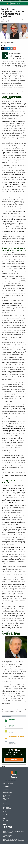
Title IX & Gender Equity (7, 835)
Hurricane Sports (6, 798)
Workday (5, 814)
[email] (11, 48)
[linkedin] (8, 48)
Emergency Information (7, 832)
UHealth (5, 796)
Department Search (7, 808)
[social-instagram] (11, 827)
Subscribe (14, 759)
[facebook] (5, 48)
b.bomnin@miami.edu (6, 43)
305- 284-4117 (6, 786)
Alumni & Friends (6, 795)
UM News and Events (7, 792)
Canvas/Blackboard (7, 813)
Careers (5, 815)
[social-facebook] (4, 827)
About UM (5, 791)
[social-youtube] (9, 827)
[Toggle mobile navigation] (2, 3)
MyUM (4, 810)
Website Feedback (6, 836)
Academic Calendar (7, 805)
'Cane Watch (5, 799)
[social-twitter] (7, 827)
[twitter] (2, 48)
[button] (25, 840)
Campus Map (6, 820)
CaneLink (5, 811)
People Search (6, 807)
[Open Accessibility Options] (1, 0)
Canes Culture (6, 801)
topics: (3, 766)
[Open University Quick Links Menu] (26, 0)
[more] (14, 48)
